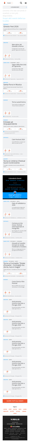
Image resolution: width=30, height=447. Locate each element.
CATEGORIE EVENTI (15, 7)
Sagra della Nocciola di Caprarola (19, 65)
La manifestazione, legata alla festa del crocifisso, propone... (18, 208)
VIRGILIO (9, 428)
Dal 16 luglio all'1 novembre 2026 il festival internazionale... (19, 231)
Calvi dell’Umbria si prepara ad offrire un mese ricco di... (18, 142)
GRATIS (18, 62)
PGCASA (7, 429)
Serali (7, 180)
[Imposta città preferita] (4, 3)
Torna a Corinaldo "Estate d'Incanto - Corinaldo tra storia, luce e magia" (14, 265)
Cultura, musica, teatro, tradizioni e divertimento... (14, 126)
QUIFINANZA (12, 431)
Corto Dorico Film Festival (18, 282)
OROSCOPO (5, 411)
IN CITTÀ (12, 411)
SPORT (10, 409)
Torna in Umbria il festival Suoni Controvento (14, 162)
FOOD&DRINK (13, 62)
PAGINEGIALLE (14, 428)
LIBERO (5, 428)
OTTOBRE (22, 189)
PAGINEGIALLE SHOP (22, 428)
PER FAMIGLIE (13, 201)
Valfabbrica (17, 197)
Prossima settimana (15, 185)
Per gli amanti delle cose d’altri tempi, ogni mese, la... (18, 308)
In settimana (20, 180)
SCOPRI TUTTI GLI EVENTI (15, 401)
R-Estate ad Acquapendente (10, 123)
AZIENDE (24, 411)
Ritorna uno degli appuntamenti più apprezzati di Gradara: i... (18, 249)
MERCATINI (5, 42)
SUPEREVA (23, 431)
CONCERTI (5, 159)
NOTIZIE (5, 409)
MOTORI (15, 409)
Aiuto (20, 434)
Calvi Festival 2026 (18, 139)
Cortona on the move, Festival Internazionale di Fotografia (18, 225)
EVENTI (15, 413)
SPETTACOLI (5, 24)
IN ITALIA (18, 411)
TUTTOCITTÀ (19, 429)
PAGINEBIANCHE (13, 429)
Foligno (11, 197)
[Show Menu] (26, 3)
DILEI (23, 429)
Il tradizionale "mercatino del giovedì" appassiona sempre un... (19, 49)
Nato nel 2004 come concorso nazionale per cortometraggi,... (18, 286)
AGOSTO (7, 189)
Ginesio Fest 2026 (10, 26)
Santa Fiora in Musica (12, 84)
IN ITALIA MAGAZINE (11, 424)
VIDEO (20, 409)
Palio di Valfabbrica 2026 (18, 204)
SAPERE (25, 409)
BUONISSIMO (17, 431)
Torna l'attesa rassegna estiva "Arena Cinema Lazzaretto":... (18, 105)
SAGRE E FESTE (6, 62)
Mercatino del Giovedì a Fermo (18, 45)
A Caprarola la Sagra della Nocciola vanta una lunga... (17, 69)
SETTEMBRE (14, 189)
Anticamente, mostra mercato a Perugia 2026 (18, 303)
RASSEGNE (5, 100)
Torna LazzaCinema (19, 102)
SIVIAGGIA (7, 431)
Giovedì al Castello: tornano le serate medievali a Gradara (19, 245)
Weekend (13, 180)
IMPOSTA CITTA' (19, 424)
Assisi (9, 3)
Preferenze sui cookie (13, 434)
